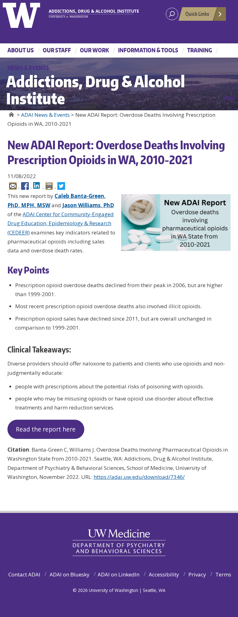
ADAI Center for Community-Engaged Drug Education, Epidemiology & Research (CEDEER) (60, 223)
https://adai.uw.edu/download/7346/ (139, 476)
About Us (20, 50)
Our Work (94, 50)
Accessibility (164, 574)
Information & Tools (148, 50)
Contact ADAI (24, 574)
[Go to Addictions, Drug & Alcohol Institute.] (11, 114)
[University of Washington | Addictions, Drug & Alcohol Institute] (91, 13)
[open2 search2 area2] (172, 14)
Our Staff (57, 50)
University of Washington (28, 14)
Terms (223, 574)
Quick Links (197, 13)
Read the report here (46, 429)
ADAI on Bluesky (70, 574)
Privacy (197, 574)
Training (199, 50)
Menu (229, 98)
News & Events (28, 68)
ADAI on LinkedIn (118, 574)
